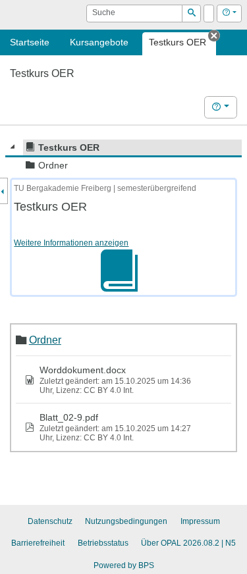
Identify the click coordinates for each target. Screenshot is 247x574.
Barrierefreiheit (38, 543)
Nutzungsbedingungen (126, 521)
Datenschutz (50, 521)
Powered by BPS (124, 565)
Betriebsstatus (103, 543)
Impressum (200, 521)
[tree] (123, 157)
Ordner (45, 340)
